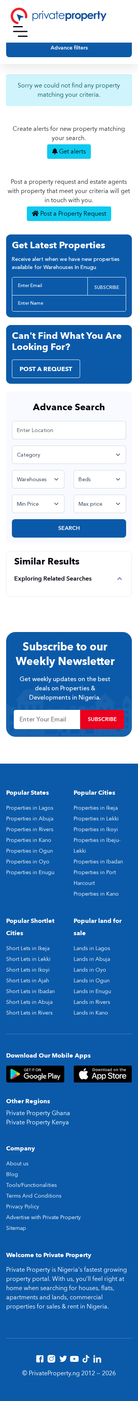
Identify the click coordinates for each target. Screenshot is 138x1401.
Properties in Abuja (29, 818)
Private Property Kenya (37, 1122)
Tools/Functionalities (31, 1185)
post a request (46, 369)
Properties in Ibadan (98, 861)
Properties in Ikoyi (96, 829)
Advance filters (69, 47)
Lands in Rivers (92, 1002)
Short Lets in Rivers (29, 1013)
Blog (12, 1174)
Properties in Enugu (30, 872)
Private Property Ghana (38, 1113)
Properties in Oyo (27, 861)
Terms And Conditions (33, 1196)
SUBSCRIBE (106, 287)
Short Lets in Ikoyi (28, 970)
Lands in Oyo (90, 970)
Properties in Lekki (96, 818)
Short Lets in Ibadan (30, 991)
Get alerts (72, 151)
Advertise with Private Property (43, 1217)
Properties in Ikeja (96, 808)
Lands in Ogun (92, 980)
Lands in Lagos (92, 948)
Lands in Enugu (92, 991)
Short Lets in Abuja (29, 1002)
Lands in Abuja (92, 959)
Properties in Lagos (29, 808)
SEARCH (69, 528)
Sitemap (16, 1228)
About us (17, 1163)
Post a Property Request (72, 214)
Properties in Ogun (29, 851)
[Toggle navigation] (20, 31)
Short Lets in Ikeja (27, 948)
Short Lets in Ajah (27, 980)
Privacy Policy (22, 1206)
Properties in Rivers (29, 829)
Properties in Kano (28, 840)
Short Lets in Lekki (28, 959)
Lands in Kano (91, 1013)
